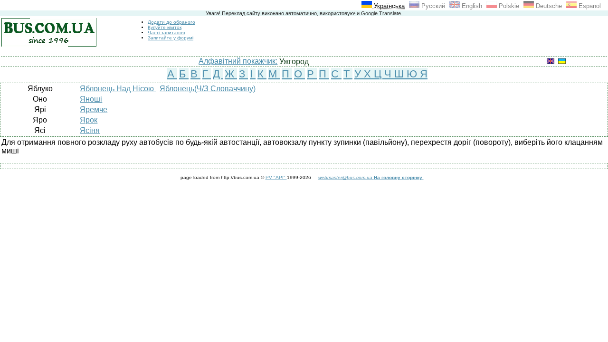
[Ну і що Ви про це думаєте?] (423, 177)
